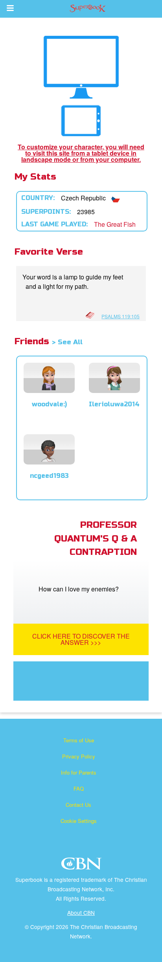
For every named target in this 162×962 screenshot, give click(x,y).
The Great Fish (115, 224)
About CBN (81, 912)
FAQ (79, 788)
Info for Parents (78, 772)
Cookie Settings (79, 820)
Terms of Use (78, 740)
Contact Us (78, 804)
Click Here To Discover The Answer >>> (81, 639)
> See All (67, 342)
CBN (82, 866)
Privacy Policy (78, 756)
